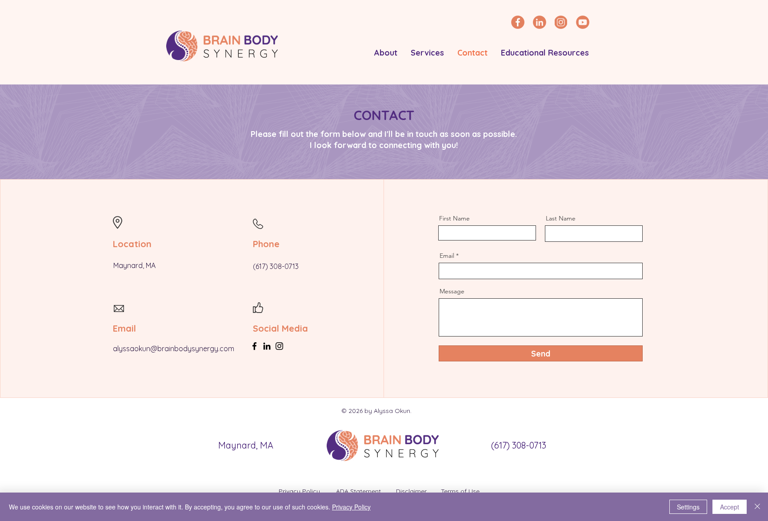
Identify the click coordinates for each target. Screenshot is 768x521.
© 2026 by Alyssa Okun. (377, 411)
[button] (386, 52)
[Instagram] (279, 346)
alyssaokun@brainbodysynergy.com (173, 348)
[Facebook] (254, 346)
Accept (729, 506)
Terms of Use (460, 491)
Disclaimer (412, 491)
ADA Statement (358, 491)
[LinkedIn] (267, 346)
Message (452, 291)
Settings (688, 506)
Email (447, 255)
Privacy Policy (300, 491)
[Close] (757, 507)
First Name (454, 218)
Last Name (561, 218)
